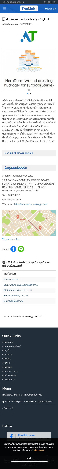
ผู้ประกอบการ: (8, 401)
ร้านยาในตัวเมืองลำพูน (13, 300)
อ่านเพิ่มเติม (39, 450)
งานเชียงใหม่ (7, 342)
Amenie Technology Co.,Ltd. (27, 316)
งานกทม (6, 362)
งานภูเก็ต (6, 350)
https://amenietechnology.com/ (30, 204)
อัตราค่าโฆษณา (46, 401)
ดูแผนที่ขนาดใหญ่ (12, 239)
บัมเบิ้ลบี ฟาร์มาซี (11, 279)
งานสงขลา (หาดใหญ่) (11, 346)
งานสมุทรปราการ (9, 371)
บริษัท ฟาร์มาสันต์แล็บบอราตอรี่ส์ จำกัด (21, 284)
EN (54, 2)
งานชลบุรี (6, 358)
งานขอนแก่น (7, 354)
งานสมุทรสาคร (8, 379)
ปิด (30, 458)
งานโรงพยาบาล (9, 375)
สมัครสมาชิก (31, 401)
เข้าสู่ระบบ (51, 8)
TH (49, 2)
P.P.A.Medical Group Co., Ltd (18, 290)
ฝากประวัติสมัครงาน (14, 1)
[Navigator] (4, 8)
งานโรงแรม (7, 367)
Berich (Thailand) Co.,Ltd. (16, 295)
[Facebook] (28, 436)
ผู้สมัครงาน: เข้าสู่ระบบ (12, 394)
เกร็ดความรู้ (7, 408)
